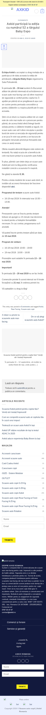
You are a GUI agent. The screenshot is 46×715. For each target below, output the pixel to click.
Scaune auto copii (27, 309)
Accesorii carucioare (11, 453)
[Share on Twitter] (25, 297)
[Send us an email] (23, 661)
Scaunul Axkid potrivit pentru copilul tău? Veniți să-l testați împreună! (23, 356)
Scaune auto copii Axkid (13, 493)
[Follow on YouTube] (27, 661)
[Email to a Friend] (30, 297)
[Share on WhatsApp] (16, 297)
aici (13, 187)
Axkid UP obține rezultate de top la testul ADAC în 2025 (20, 432)
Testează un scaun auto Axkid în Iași (18, 425)
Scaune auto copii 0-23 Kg (14, 483)
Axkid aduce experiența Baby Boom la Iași (21, 438)
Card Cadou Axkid (10, 463)
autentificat (22, 388)
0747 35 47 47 (32, 5)
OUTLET (6, 478)
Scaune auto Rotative (11, 511)
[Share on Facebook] (21, 297)
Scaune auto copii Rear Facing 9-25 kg (19, 506)
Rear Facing (15, 309)
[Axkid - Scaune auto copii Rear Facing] (21, 11)
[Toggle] (4, 622)
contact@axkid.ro (9, 612)
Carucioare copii (9, 468)
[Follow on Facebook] (19, 661)
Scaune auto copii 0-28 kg (14, 488)
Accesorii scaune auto (12, 458)
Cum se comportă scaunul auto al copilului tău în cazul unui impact (23, 419)
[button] (3, 11)
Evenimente (23, 20)
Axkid (33, 38)
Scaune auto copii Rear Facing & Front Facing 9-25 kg (19, 499)
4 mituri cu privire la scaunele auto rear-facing (11, 318)
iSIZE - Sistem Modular (12, 473)
